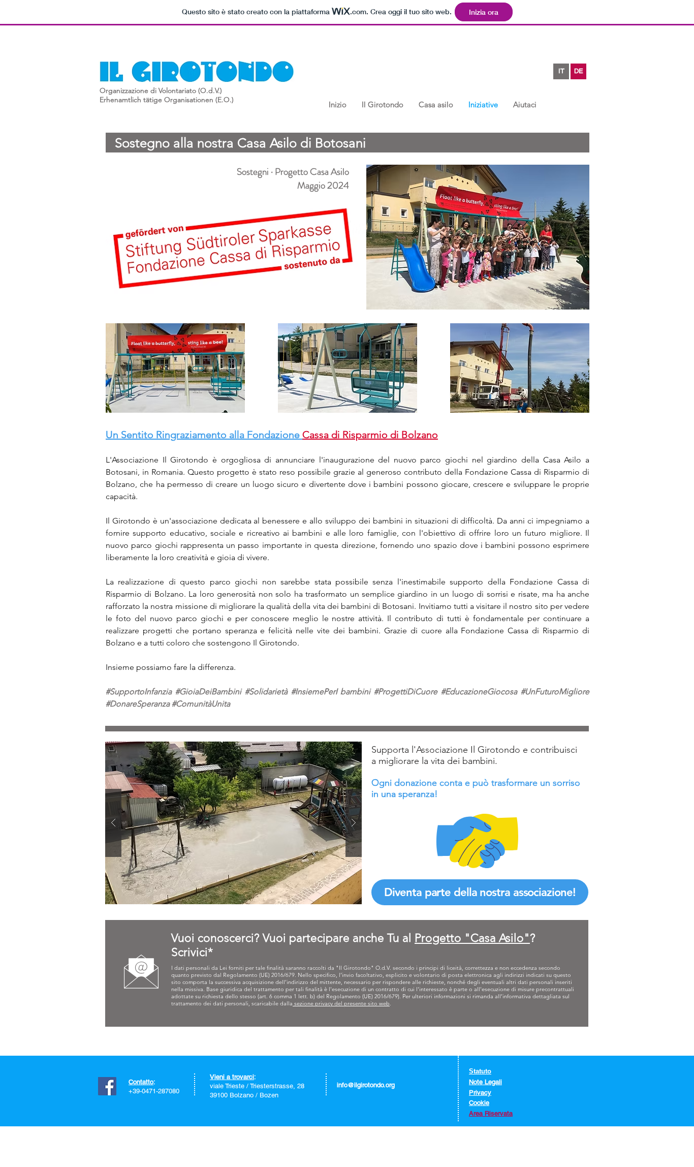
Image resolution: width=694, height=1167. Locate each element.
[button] (382, 103)
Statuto (480, 1071)
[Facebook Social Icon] (107, 1086)
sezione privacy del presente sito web (341, 1003)
